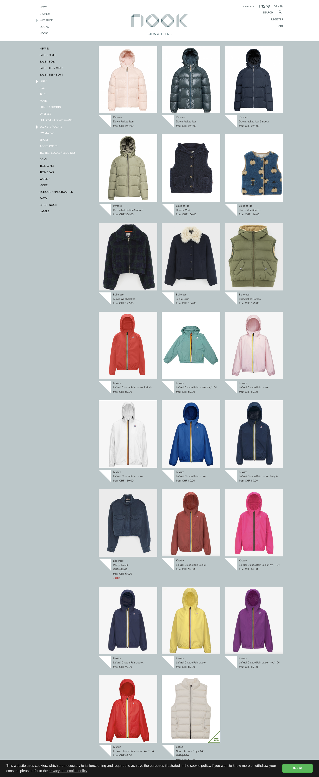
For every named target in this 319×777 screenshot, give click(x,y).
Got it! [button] (297, 768)
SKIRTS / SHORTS (50, 107)
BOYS (43, 159)
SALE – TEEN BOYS (51, 74)
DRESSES (45, 113)
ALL (42, 87)
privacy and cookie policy (68, 771)
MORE (44, 185)
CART (279, 26)
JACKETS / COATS (51, 126)
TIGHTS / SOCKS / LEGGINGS (58, 152)
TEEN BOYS (47, 172)
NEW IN (44, 48)
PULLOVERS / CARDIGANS (56, 120)
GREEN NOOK (48, 204)
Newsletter (249, 6)
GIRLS (43, 81)
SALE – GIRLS (48, 55)
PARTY (43, 198)
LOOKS (44, 26)
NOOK (44, 33)
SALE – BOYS (48, 61)
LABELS (44, 211)
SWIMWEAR (47, 133)
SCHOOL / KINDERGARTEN (56, 191)
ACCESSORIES (49, 146)
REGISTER (277, 19)
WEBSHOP (46, 20)
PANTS (44, 100)
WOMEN (45, 178)
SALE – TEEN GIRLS (51, 68)
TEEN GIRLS (47, 165)
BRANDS (45, 13)
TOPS (43, 94)
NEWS (43, 7)
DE (275, 6)
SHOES (44, 139)
